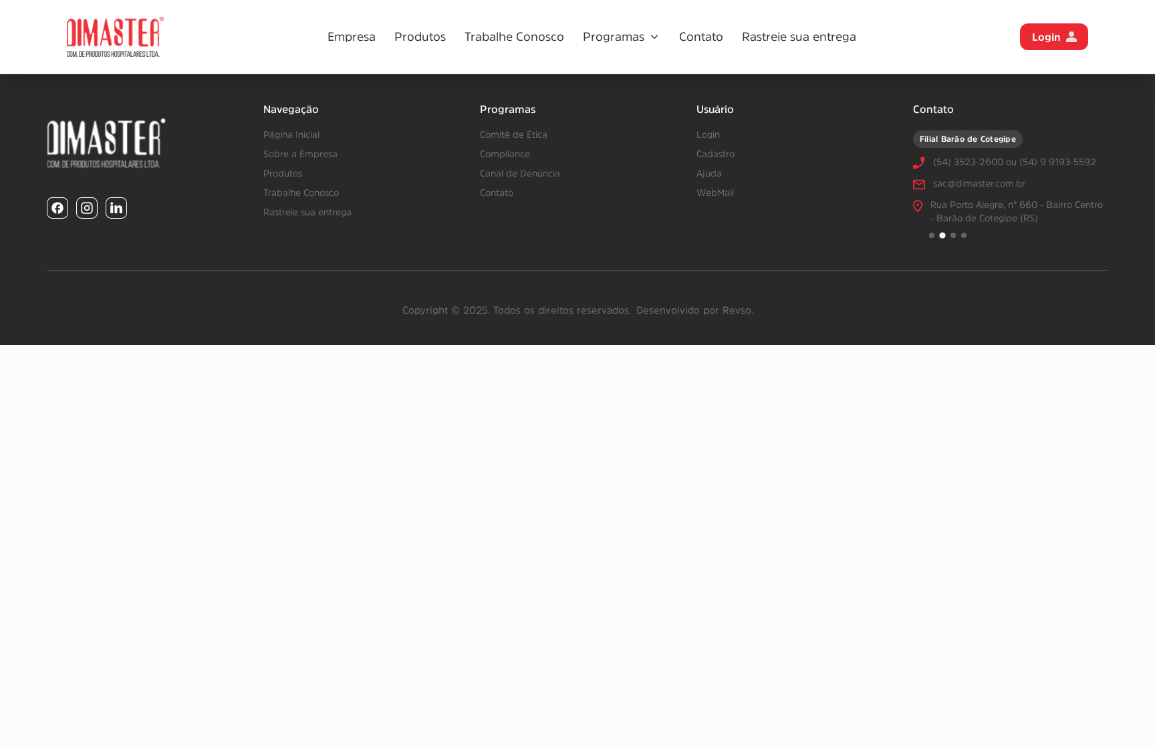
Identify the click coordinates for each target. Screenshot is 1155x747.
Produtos (420, 37)
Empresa (352, 37)
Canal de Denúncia (520, 173)
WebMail (715, 192)
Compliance (505, 153)
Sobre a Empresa (300, 153)
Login (1046, 36)
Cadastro (715, 153)
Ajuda (709, 173)
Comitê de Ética (513, 134)
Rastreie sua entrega (799, 37)
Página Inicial (291, 134)
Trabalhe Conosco (514, 37)
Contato (701, 37)
